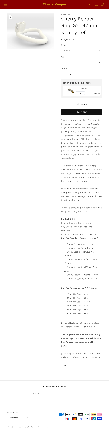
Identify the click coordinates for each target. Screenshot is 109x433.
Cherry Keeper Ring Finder (73, 192)
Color (63, 57)
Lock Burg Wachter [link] (84, 88)
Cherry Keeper (17, 427)
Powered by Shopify (29, 427)
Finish (63, 45)
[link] (70, 91)
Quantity (64, 68)
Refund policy (55, 427)
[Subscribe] (75, 394)
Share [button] (66, 365)
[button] (6, 4)
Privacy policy (43, 427)
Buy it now (82, 112)
